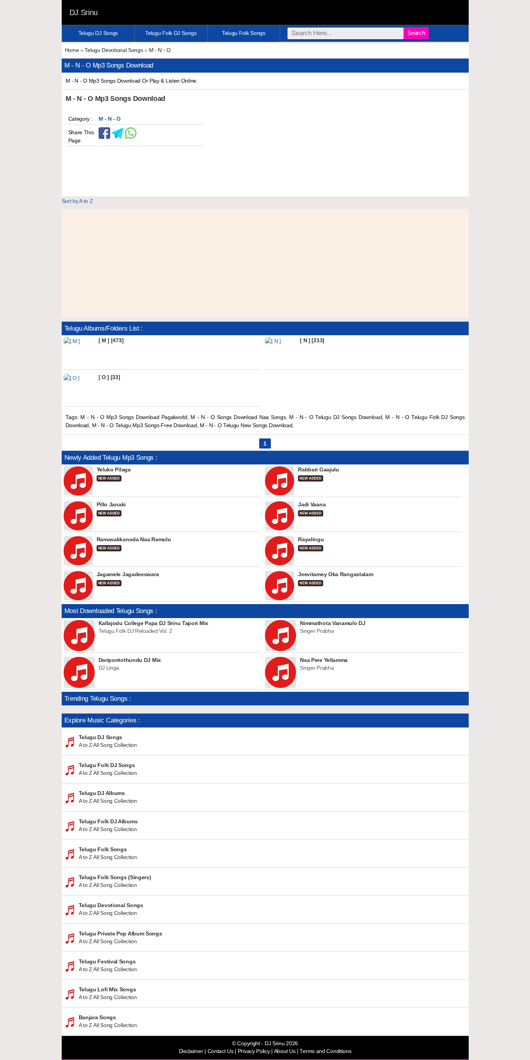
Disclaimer (191, 1051)
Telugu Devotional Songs (114, 50)
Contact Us (221, 1051)
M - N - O (160, 50)
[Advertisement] (265, 263)
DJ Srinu (83, 12)
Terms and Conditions (325, 1051)
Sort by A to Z (77, 201)
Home (72, 50)
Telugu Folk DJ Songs (170, 33)
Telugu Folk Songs (243, 33)
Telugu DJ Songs (98, 33)
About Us (285, 1051)
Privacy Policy (254, 1051)
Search (416, 32)
